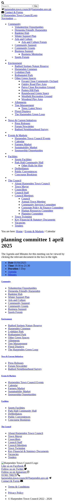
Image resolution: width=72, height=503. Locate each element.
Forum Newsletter (24, 126)
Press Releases (22, 123)
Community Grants (25, 48)
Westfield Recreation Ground (36, 96)
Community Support (25, 45)
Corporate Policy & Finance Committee (42, 207)
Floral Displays (23, 111)
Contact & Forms (14, 12)
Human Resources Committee (37, 210)
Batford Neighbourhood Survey (31, 129)
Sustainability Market (26, 147)
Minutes (12, 274)
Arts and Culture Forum (34, 42)
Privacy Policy (15, 492)
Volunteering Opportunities (29, 27)
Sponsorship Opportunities (29, 150)
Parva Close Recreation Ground (38, 87)
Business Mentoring (32, 54)
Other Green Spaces (25, 78)
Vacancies (20, 222)
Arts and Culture (23, 39)
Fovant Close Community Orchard (39, 81)
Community (14, 24)
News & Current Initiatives (22, 120)
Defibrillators (22, 168)
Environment (15, 63)
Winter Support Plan (25, 36)
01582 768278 (9, 475)
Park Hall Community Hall (29, 162)
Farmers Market (23, 144)
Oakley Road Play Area (34, 84)
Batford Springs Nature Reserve (32, 66)
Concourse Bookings (26, 174)
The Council (14, 180)
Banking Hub (22, 33)
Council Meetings (24, 195)
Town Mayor (22, 186)
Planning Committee (32, 213)
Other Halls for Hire (32, 165)
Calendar (19, 141)
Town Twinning (23, 216)
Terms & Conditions (18, 486)
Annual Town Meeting (33, 201)
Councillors (21, 189)
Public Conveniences (26, 171)
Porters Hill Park (30, 90)
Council (25, 198)
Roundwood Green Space (35, 93)
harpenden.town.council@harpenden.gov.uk (27, 9)
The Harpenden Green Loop (30, 114)
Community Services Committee (38, 204)
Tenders (19, 225)
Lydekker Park (22, 72)
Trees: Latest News (31, 108)
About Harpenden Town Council (32, 183)
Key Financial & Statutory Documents (35, 219)
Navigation (7, 18)
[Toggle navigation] (15, 19)
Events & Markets (17, 135)
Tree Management (24, 105)
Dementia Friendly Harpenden (31, 30)
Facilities (12, 156)
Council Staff (22, 192)
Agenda (12, 271)
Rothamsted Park (24, 75)
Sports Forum (22, 57)
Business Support (24, 51)
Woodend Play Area (32, 99)
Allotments (20, 102)
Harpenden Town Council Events (32, 138)
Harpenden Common (26, 69)
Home (19, 231)
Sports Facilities (23, 159)
